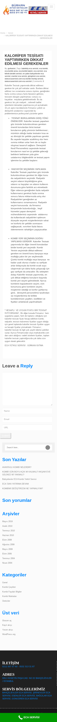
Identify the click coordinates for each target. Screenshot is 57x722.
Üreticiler (6, 601)
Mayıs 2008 (7, 549)
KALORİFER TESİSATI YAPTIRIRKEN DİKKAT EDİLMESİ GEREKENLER (26, 60)
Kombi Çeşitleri (9, 587)
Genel (10, 33)
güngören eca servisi (36, 76)
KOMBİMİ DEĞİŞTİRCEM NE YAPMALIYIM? (22, 488)
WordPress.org (8, 634)
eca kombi (43, 68)
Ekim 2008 (7, 540)
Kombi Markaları (9, 596)
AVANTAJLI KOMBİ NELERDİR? (16, 467)
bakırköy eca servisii (30, 68)
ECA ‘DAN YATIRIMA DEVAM (15, 484)
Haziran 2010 (8, 535)
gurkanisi (11, 68)
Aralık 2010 (7, 526)
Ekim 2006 (7, 554)
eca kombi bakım (26, 71)
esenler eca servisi (19, 76)
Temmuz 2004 (8, 558)
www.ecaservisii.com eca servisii (18, 81)
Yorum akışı (7, 630)
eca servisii (38, 71)
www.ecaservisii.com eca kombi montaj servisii (24, 79)
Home (2, 33)
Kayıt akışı (7, 625)
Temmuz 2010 (8, 530)
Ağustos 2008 (8, 544)
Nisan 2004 (7, 563)
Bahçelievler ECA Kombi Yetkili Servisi (19, 479)
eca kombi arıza (11, 71)
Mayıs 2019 (7, 521)
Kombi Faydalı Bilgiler (12, 592)
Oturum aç (7, 620)
